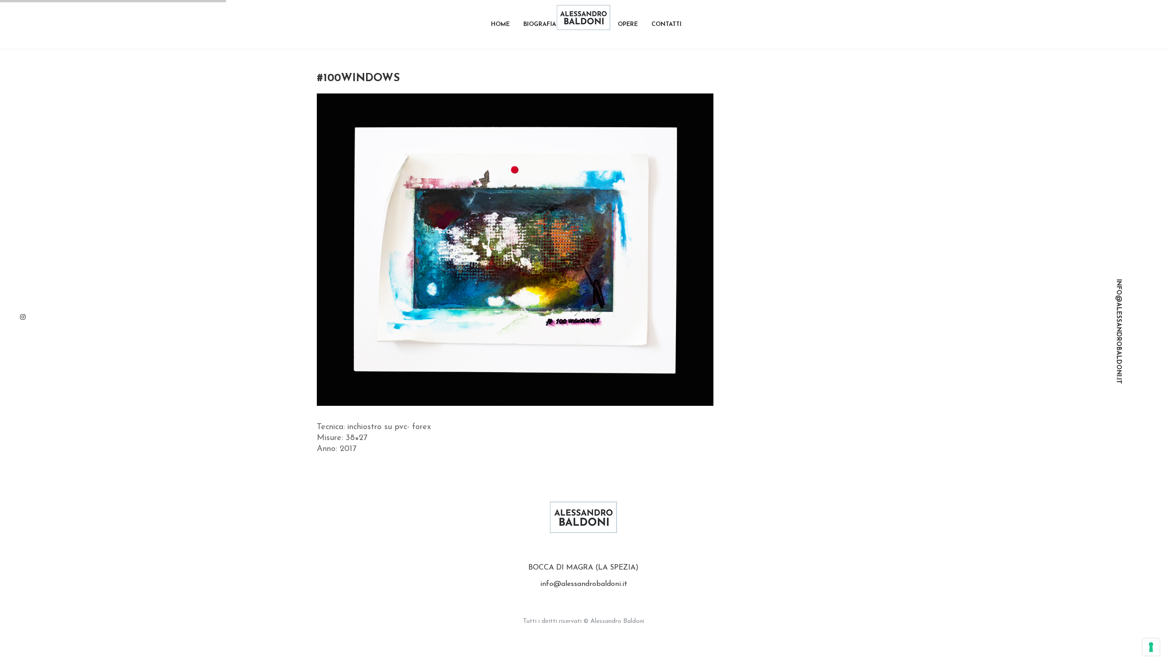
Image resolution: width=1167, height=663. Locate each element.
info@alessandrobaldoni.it (583, 584)
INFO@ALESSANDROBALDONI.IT (1118, 331)
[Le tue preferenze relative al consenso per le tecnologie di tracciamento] (1151, 647)
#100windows (358, 78)
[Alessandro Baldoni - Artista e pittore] (583, 17)
